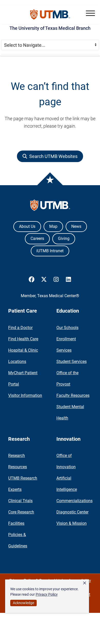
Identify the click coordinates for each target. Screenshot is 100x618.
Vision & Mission (71, 523)
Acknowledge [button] (23, 603)
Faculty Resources (72, 395)
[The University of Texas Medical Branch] (50, 15)
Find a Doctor (20, 327)
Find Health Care (23, 338)
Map (53, 226)
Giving (63, 238)
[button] (90, 13)
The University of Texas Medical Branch (50, 28)
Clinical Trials (20, 500)
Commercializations (74, 500)
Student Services (71, 361)
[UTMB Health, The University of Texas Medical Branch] (50, 206)
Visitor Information (25, 395)
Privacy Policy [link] (47, 594)
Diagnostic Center (72, 512)
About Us (27, 226)
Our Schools (67, 327)
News (76, 226)
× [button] (85, 583)
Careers (37, 238)
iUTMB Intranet (50, 250)
